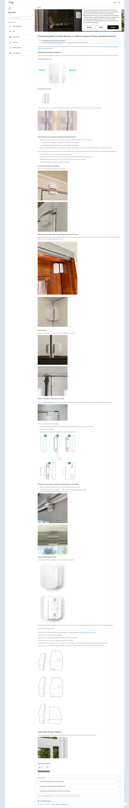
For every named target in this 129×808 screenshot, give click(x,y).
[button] (125, 804)
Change (49, 801)
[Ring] (11, 2)
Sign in (115, 2)
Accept (113, 27)
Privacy (53, 804)
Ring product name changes (54, 42)
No (49, 767)
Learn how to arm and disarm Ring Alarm (84, 632)
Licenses (58, 804)
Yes (42, 767)
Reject (101, 27)
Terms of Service (64, 804)
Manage (89, 27)
